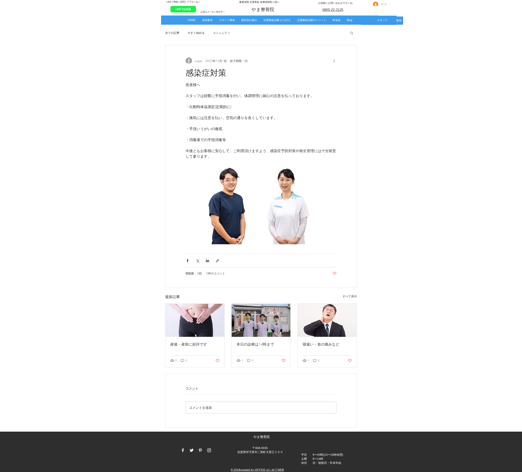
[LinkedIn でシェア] (207, 261)
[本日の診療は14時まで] (261, 320)
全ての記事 (172, 33)
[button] (207, 20)
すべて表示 (350, 296)
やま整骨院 (262, 437)
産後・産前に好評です (188, 344)
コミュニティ (221, 33)
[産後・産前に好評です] (194, 320)
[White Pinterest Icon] (200, 450)
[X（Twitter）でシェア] (197, 261)
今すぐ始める (196, 33)
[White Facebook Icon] (182, 450)
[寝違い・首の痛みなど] (327, 320)
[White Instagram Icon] (209, 450)
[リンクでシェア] (217, 261)
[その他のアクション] (334, 60)
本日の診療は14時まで (255, 344)
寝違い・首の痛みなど (321, 344)
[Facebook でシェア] (187, 261)
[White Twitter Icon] (191, 450)
